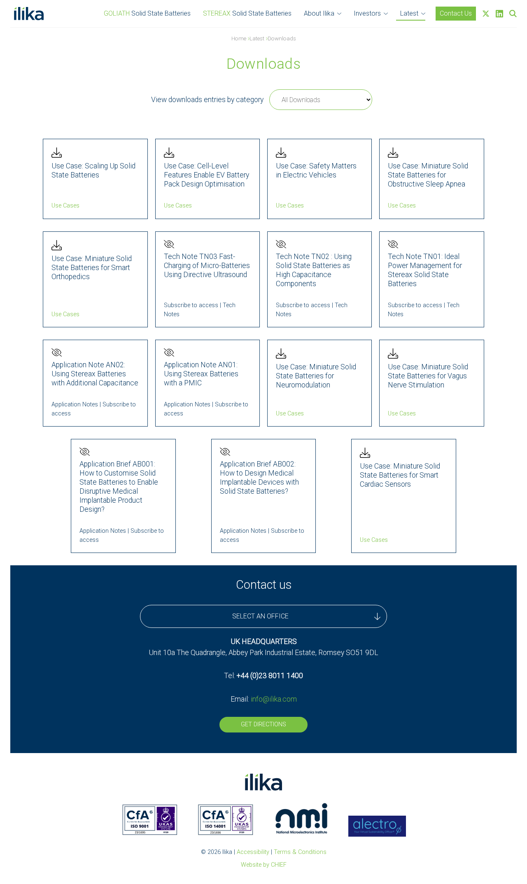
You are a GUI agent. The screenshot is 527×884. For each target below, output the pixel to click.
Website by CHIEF (264, 864)
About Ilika (319, 13)
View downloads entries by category (207, 100)
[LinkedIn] (499, 13)
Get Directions (263, 724)
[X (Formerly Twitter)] (486, 13)
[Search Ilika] (513, 13)
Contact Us (456, 13)
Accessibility (253, 852)
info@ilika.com (274, 699)
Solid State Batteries (147, 13)
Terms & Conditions (300, 852)
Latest (409, 13)
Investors (367, 13)
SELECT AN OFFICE (260, 616)
